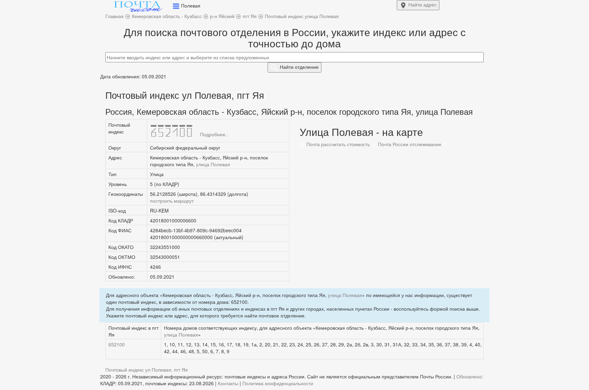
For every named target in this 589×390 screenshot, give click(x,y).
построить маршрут (172, 200)
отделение (299, 66)
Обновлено (469, 376)
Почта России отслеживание (409, 144)
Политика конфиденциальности (277, 383)
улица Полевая (213, 164)
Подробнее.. (214, 134)
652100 (116, 344)
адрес (422, 4)
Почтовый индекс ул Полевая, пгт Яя (146, 369)
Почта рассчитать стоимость (337, 144)
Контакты (228, 383)
